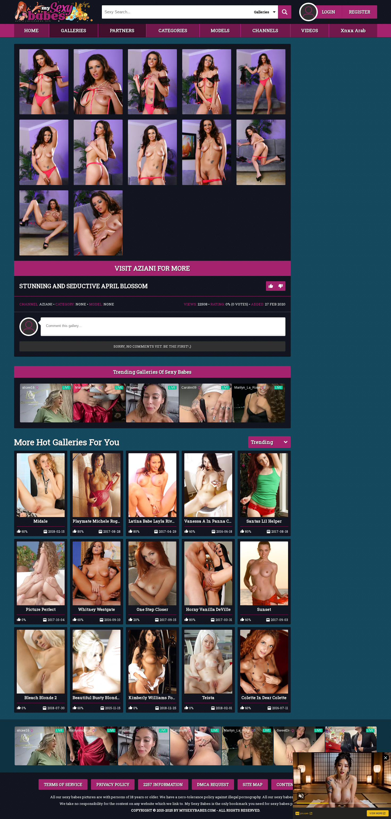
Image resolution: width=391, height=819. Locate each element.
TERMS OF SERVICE (63, 784)
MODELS (220, 30)
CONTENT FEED (292, 784)
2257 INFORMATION (163, 784)
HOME (31, 30)
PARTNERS (122, 30)
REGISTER (359, 12)
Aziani (45, 304)
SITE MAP (253, 784)
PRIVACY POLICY (112, 784)
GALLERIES (73, 30)
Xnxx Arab (353, 30)
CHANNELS (265, 30)
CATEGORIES (173, 30)
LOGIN (328, 12)
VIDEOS (309, 30)
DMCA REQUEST (213, 784)
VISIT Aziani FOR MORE (152, 268)
